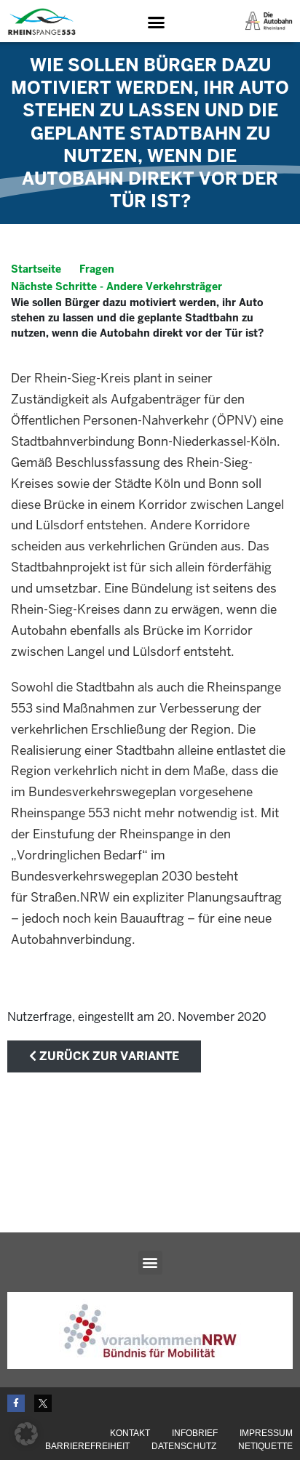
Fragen (96, 269)
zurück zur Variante (107, 1056)
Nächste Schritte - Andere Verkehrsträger (116, 286)
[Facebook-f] (16, 1403)
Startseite (36, 269)
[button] (156, 22)
